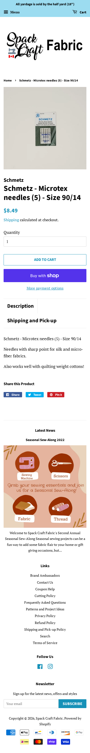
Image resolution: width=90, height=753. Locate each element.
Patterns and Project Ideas (45, 609)
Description (20, 306)
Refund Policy (45, 622)
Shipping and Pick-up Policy (45, 629)
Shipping (11, 219)
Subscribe (72, 703)
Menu (14, 12)
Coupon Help (45, 589)
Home (8, 80)
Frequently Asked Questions (45, 602)
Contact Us (45, 582)
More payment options (45, 288)
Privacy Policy (45, 615)
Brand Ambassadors (45, 575)
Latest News (45, 430)
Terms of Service (45, 642)
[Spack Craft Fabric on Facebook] (40, 667)
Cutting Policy (45, 595)
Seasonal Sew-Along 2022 (45, 439)
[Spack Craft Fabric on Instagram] (50, 667)
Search (45, 636)
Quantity (12, 232)
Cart (82, 12)
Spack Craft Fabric (49, 718)
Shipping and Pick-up (32, 320)
